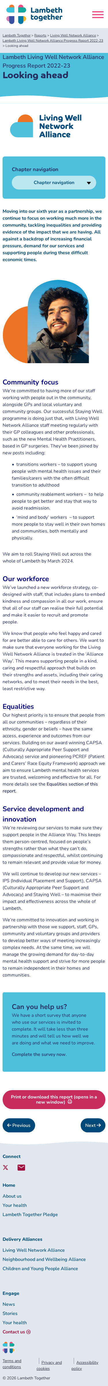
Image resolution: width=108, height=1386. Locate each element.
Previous (21, 1125)
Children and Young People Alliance (40, 1269)
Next (91, 1125)
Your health (15, 1205)
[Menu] (98, 15)
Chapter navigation (54, 182)
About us (12, 1196)
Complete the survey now (39, 1054)
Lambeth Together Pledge (30, 1214)
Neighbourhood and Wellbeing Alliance (44, 1259)
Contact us (14, 1332)
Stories (10, 1313)
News (9, 1304)
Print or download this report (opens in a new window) (54, 1099)
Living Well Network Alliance (34, 1250)
